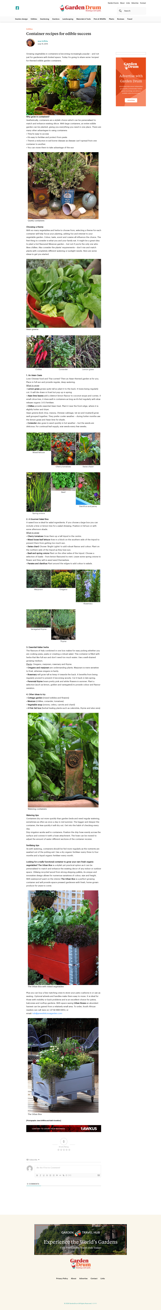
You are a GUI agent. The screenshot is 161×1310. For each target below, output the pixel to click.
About (122, 3)
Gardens (55, 19)
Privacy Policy (62, 1278)
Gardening (44, 19)
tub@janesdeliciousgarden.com (47, 1013)
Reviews (120, 19)
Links (128, 3)
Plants (111, 19)
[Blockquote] (57, 1175)
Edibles (34, 19)
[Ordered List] (50, 1175)
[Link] (63, 1175)
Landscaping (67, 19)
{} (66, 1175)
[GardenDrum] (80, 8)
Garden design (21, 19)
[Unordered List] (53, 1175)
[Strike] (47, 1175)
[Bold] (37, 1175)
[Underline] (43, 1175)
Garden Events (113, 3)
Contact (143, 3)
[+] (70, 1175)
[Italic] (40, 1175)
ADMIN (94, 1303)
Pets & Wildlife (100, 19)
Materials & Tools (83, 19)
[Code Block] (60, 1175)
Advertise (134, 3)
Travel (129, 19)
